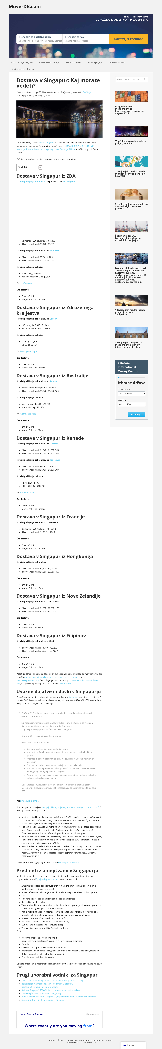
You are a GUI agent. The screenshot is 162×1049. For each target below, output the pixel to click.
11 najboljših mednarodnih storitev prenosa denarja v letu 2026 (130, 173)
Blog (51, 1040)
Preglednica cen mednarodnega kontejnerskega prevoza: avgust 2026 (129, 110)
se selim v (122, 400)
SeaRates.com (64, 683)
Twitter (110, 1040)
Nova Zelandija (61, 149)
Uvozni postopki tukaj (68, 862)
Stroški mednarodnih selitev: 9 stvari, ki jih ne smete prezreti (131, 206)
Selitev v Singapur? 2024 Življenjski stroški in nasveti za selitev (51, 990)
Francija (38, 149)
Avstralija (20, 149)
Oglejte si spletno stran (47, 879)
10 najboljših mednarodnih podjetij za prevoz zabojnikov (130, 312)
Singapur (72, 697)
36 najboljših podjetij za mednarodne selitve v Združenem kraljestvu (128, 345)
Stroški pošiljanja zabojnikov (31, 181)
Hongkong (48, 149)
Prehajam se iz (124, 389)
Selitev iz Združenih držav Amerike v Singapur (43, 1000)
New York (54, 250)
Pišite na (60, 1040)
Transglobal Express (29, 351)
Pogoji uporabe (90, 1040)
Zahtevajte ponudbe (128, 39)
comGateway (26, 283)
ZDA (67, 146)
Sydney (53, 381)
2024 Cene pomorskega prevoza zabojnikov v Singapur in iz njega (53, 980)
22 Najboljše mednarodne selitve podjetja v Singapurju (47, 983)
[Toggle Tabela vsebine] (39, 167)
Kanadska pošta (27, 492)
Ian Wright (87, 92)
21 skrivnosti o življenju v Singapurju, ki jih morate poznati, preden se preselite (59, 996)
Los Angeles (69, 181)
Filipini (72, 149)
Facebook (102, 1040)
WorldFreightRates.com (27, 680)
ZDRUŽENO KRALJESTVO (82, 146)
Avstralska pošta (28, 413)
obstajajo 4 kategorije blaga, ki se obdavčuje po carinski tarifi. (70, 807)
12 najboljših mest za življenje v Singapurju (42, 993)
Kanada (29, 149)
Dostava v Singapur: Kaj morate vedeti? (40, 987)
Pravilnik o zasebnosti (74, 1040)
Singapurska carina (29, 800)
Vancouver (55, 459)
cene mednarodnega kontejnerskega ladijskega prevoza (50, 677)
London (53, 318)
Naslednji (136, 414)
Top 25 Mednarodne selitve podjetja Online (130, 142)
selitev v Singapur (45, 142)
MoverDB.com (25, 6)
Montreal (54, 443)
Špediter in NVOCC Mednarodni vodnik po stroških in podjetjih (128, 238)
